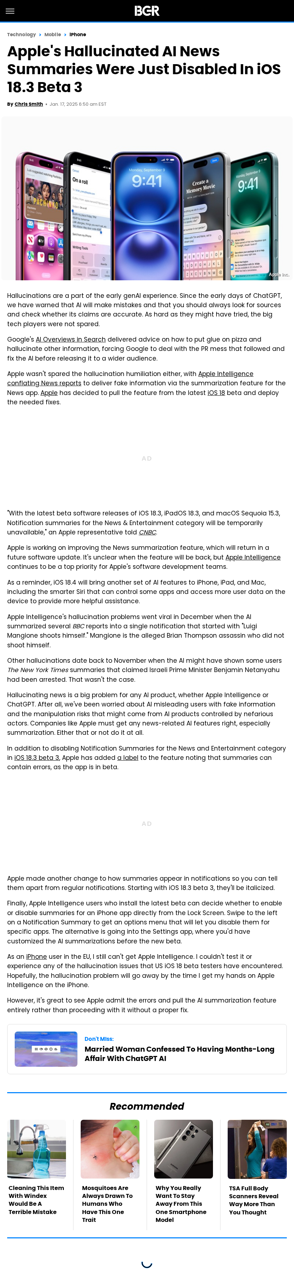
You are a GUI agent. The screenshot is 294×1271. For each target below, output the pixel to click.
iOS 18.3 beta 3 (36, 758)
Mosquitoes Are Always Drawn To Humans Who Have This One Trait (107, 1204)
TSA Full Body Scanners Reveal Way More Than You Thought (254, 1200)
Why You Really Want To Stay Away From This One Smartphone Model (181, 1204)
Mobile (52, 35)
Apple (49, 394)
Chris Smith (29, 104)
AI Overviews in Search (71, 340)
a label (127, 758)
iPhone (78, 35)
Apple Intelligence (253, 558)
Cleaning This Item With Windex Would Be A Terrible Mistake (36, 1200)
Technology (21, 35)
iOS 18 (216, 394)
